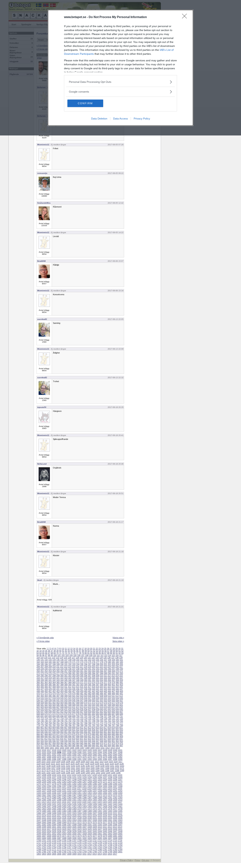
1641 (84, 831)
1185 (102, 770)
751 (105, 721)
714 (46, 718)
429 (50, 689)
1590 (84, 824)
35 (46, 651)
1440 (100, 804)
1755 (59, 847)
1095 (100, 759)
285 (89, 673)
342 (54, 680)
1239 (115, 777)
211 (57, 666)
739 (58, 721)
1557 (89, 820)
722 (77, 718)
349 (81, 680)
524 (77, 698)
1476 (110, 809)
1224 (39, 777)
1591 (89, 824)
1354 (94, 793)
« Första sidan (43, 641)
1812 (89, 854)
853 (74, 732)
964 (77, 743)
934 (46, 741)
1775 (74, 849)
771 (97, 723)
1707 (74, 840)
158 (109, 660)
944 (85, 741)
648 (46, 712)
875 (74, 734)
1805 (54, 854)
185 (42, 664)
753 (113, 721)
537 (42, 700)
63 (38, 653)
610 (70, 707)
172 (77, 662)
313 (113, 675)
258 (70, 671)
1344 (44, 793)
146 (62, 660)
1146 (87, 766)
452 (54, 691)
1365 (64, 795)
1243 (49, 779)
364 (54, 682)
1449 (59, 806)
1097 (110, 759)
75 (71, 653)
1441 (105, 804)
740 (62, 721)
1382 (64, 797)
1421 (89, 802)
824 (46, 730)
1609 (94, 827)
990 (93, 745)
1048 (120, 752)
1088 (64, 759)
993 (105, 745)
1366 (69, 795)
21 (94, 648)
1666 (39, 836)
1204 (108, 773)
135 (105, 657)
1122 (58, 764)
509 (105, 696)
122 (53, 657)
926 (101, 739)
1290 (115, 784)
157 (105, 660)
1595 (110, 824)
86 (102, 653)
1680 (110, 836)
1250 (84, 779)
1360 (39, 795)
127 (73, 657)
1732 (115, 843)
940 (70, 741)
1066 (39, 757)
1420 (84, 802)
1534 (59, 818)
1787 (49, 852)
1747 (105, 845)
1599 (44, 827)
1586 (64, 824)
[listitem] (120, 82)
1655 (69, 834)
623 (121, 707)
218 (85, 666)
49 (86, 651)
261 (81, 671)
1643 (94, 831)
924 (93, 739)
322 (62, 678)
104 (71, 655)
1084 (44, 759)
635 (81, 709)
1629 (110, 829)
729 (105, 718)
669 (42, 714)
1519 (69, 815)
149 (74, 660)
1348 (64, 793)
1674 (79, 836)
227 (121, 666)
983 (66, 745)
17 (83, 648)
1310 (44, 788)
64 (40, 653)
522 (70, 698)
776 (117, 723)
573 (97, 703)
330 (93, 678)
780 (46, 725)
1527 (110, 815)
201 (105, 664)
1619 (59, 829)
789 (81, 725)
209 (50, 666)
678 (77, 714)
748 (93, 721)
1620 (64, 829)
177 (97, 662)
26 (108, 648)
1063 (110, 755)
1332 (69, 791)
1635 (54, 831)
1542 (100, 818)
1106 (68, 761)
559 (42, 703)
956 (46, 743)
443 (105, 689)
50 (88, 651)
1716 (120, 840)
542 (62, 700)
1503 (74, 813)
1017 (49, 750)
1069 (54, 757)
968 (93, 743)
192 (70, 664)
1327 (44, 791)
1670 (59, 836)
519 (58, 698)
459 (81, 691)
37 (52, 651)
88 (108, 653)
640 (101, 709)
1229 (64, 777)
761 (58, 723)
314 (117, 675)
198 (93, 664)
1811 (84, 854)
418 (93, 687)
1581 (39, 824)
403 (121, 685)
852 (70, 732)
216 (77, 666)
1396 (49, 800)
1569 (64, 822)
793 (97, 725)
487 (105, 694)
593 (89, 705)
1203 (103, 773)
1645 (105, 831)
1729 (100, 843)
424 (117, 687)
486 (101, 694)
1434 (69, 804)
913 (50, 739)
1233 (84, 777)
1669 (54, 836)
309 (97, 675)
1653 (59, 834)
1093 (89, 759)
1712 (99, 840)
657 (81, 712)
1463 (44, 809)
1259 (44, 782)
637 (89, 709)
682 (93, 714)
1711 (94, 840)
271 (121, 671)
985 (74, 745)
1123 (63, 764)
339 (42, 680)
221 (97, 666)
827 (58, 730)
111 (98, 655)
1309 (39, 788)
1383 (69, 797)
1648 (120, 831)
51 (91, 651)
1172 (39, 770)
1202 (98, 773)
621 (113, 707)
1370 (89, 795)
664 (109, 712)
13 (71, 648)
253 (50, 671)
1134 (116, 764)
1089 (69, 759)
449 (42, 691)
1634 (49, 831)
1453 (79, 806)
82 (91, 653)
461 (89, 691)
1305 (105, 786)
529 (97, 698)
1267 (84, 782)
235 (66, 669)
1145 (83, 766)
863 (113, 732)
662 (101, 712)
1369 (84, 795)
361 (42, 682)
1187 (112, 770)
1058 (84, 755)
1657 (79, 834)
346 (70, 680)
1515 (49, 815)
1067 (44, 757)
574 (101, 703)
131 (89, 657)
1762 (94, 847)
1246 (64, 779)
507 (97, 696)
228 (38, 669)
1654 (64, 834)
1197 (73, 773)
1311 (49, 788)
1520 (74, 815)
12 (68, 648)
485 (97, 694)
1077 (94, 757)
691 (42, 716)
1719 (49, 843)
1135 (121, 764)
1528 (115, 815)
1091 (79, 759)
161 (121, 660)
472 (46, 694)
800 (38, 727)
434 (70, 689)
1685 (49, 838)
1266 (79, 782)
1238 (110, 777)
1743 (84, 845)
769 (89, 723)
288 (101, 673)
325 (74, 678)
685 (105, 714)
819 (113, 727)
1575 (94, 822)
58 (111, 651)
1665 (120, 834)
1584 (54, 824)
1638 (69, 831)
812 (85, 727)
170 (70, 662)
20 (91, 648)
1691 (79, 838)
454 (62, 691)
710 (117, 716)
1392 (115, 797)
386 (54, 685)
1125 (72, 764)
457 (74, 691)
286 (93, 673)
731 (113, 718)
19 (88, 648)
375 (97, 682)
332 (101, 678)
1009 (92, 748)
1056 (74, 755)
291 (113, 673)
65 (43, 653)
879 (89, 734)
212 (61, 666)
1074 (79, 757)
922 (85, 739)
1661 (100, 834)
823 (42, 730)
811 (81, 727)
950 (109, 741)
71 (60, 653)
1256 (115, 779)
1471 (84, 809)
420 (101, 687)
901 (89, 736)
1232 (79, 777)
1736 (49, 845)
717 (58, 718)
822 (38, 730)
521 (66, 698)
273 (42, 673)
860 (101, 732)
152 (85, 660)
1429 (44, 804)
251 (42, 671)
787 (74, 725)
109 (90, 655)
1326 (39, 791)
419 (97, 687)
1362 (49, 795)
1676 (89, 836)
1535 (64, 818)
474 (54, 694)
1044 (100, 752)
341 (50, 680)
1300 (79, 786)
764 (70, 723)
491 (121, 694)
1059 (89, 755)
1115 (111, 761)
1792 (74, 852)
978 (46, 745)
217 (81, 666)
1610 (100, 827)
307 (89, 675)
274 (46, 673)
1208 (44, 775)
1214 (74, 775)
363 (50, 682)
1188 (117, 770)
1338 (100, 791)
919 (73, 739)
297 (50, 675)
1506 (89, 813)
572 (93, 703)
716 (54, 718)
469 (121, 691)
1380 (54, 797)
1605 (74, 827)
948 (101, 741)
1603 (64, 827)
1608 (89, 827)
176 (93, 662)
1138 (48, 766)
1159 (63, 768)
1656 (74, 834)
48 (83, 651)
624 (38, 709)
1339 (105, 791)
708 (109, 716)
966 (85, 743)
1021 (69, 750)
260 (77, 671)
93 (122, 653)
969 (97, 743)
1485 (69, 811)
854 (77, 732)
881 (97, 734)
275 (50, 673)
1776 (79, 849)
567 (74, 703)
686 (109, 714)
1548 (44, 820)
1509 (105, 813)
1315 (69, 788)
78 (80, 653)
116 (117, 655)
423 (113, 687)
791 (89, 725)
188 (54, 664)
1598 (39, 827)
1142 (68, 766)
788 (77, 725)
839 (105, 730)
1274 (120, 782)
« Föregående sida (45, 637)
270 (117, 671)
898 (77, 736)
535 (121, 698)
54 (100, 651)
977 (42, 745)
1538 (79, 818)
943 (81, 741)
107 (83, 655)
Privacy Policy (142, 118)
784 (62, 725)
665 (113, 712)
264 (93, 671)
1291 (120, 784)
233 (58, 669)
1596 (115, 824)
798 (117, 725)
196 (85, 664)
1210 (54, 775)
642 (109, 709)
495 (50, 696)
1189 (122, 770)
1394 (39, 800)
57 (108, 651)
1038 (69, 752)
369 (74, 682)
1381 (59, 797)
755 (121, 721)
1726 (84, 843)
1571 (74, 822)
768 (85, 723)
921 (81, 739)
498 (62, 696)
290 (109, 673)
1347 (59, 793)
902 (93, 736)
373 (89, 682)
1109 (83, 761)
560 (46, 703)
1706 (69, 840)
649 (50, 712)
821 (121, 727)
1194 (58, 773)
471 (42, 694)
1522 (84, 815)
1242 (44, 779)
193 (74, 664)
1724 (74, 843)
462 (93, 691)
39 (57, 651)
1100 (39, 761)
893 (58, 736)
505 (89, 696)
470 (38, 694)
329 (89, 678)
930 (117, 739)
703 (89, 716)
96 (43, 655)
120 (45, 657)
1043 (94, 752)
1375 (115, 795)
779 (42, 725)
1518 (64, 815)
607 (58, 707)
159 (113, 660)
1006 (77, 748)
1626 (94, 829)
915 (57, 739)
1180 (78, 770)
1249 (79, 779)
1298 (69, 786)
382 (38, 685)
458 (77, 691)
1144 (78, 766)
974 (117, 743)
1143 (73, 766)
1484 (64, 811)
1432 (59, 804)
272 (38, 673)
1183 (92, 770)
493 (42, 696)
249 (121, 669)
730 (109, 718)
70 (57, 653)
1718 (44, 843)
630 (62, 709)
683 (97, 714)
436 (77, 689)
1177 (63, 770)
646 (38, 712)
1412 (43, 802)
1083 (39, 759)
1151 (112, 766)
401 (113, 685)
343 (58, 680)
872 (62, 734)
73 (66, 653)
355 (105, 680)
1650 (44, 834)
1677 (94, 836)
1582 (44, 824)
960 (62, 743)
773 (105, 723)
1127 (82, 764)
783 (58, 725)
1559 (100, 820)
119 (41, 657)
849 (58, 732)
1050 (44, 755)
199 (97, 664)
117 (120, 655)
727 (97, 718)
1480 (44, 811)
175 (89, 662)
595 (97, 705)
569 (81, 703)
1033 (44, 752)
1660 (94, 834)
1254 (105, 779)
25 (105, 648)
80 (86, 653)
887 (121, 734)
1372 (100, 795)
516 (46, 698)
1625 (89, 829)
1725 (79, 843)
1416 (64, 802)
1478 (120, 809)
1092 (84, 759)
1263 (64, 782)
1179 (73, 770)
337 (121, 678)
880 (93, 734)
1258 (39, 782)
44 (71, 651)
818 (109, 727)
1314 (64, 788)
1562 (115, 820)
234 (62, 669)
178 (101, 662)
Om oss (145, 860)
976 (38, 745)
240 (85, 669)
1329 (54, 791)
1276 (44, 784)
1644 (100, 831)
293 (121, 673)
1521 (79, 815)
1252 (94, 779)
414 (77, 687)
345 (66, 680)
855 (81, 732)
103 (67, 655)
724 (85, 718)
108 (86, 655)
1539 (84, 818)
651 (58, 712)
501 (74, 696)
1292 (39, 786)
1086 (54, 759)
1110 (87, 761)
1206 (118, 773)
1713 (104, 840)
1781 (105, 849)
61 (119, 651)
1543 (105, 818)
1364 (59, 795)
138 (117, 657)
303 (74, 675)
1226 (49, 777)
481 (81, 694)
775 (113, 723)
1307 (115, 786)
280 (70, 673)
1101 (43, 761)
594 (93, 705)
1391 (110, 797)
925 (97, 739)
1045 (105, 752)
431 (58, 689)
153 (89, 660)
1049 (39, 755)
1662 (105, 834)
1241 (39, 779)
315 (121, 675)
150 (77, 660)
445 (113, 689)
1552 (64, 820)
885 (113, 734)
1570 (69, 822)
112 (102, 655)
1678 (100, 836)
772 (101, 723)
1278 (54, 784)
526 (85, 698)
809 (74, 727)
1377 (39, 797)
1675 (84, 836)
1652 (54, 834)
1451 (69, 806)
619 (105, 707)
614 (85, 707)
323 (66, 678)
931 (121, 739)
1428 (39, 804)
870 (54, 734)
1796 (94, 852)
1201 (93, 773)
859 (97, 732)
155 (97, 660)
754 (117, 721)
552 (101, 700)
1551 (59, 820)
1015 (39, 750)
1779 (94, 849)
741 (66, 721)
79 (83, 653)
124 (61, 657)
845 (42, 732)
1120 (48, 764)
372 (85, 682)
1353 (89, 793)
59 (114, 651)
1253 (100, 779)
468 (117, 691)
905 (105, 736)
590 (77, 705)
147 (66, 660)
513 (121, 696)
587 (66, 705)
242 (93, 669)
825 (50, 730)
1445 (39, 806)
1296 (59, 786)
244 (101, 669)
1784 (120, 849)
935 (50, 741)
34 (43, 651)
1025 (89, 750)
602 (38, 707)
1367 (74, 795)
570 (85, 703)
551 (97, 700)
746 (85, 721)
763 (66, 723)
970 (101, 743)
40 (60, 651)
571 (89, 703)
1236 (100, 777)
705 (97, 716)
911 (42, 739)
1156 (48, 768)
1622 (74, 829)
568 (77, 703)
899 (81, 736)
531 (105, 698)
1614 (120, 827)
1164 (87, 768)
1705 (64, 840)
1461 (120, 806)
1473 (94, 809)
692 (46, 716)
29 (116, 648)
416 (85, 687)
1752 (44, 847)
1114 (106, 761)
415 (81, 687)
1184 (97, 770)
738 (54, 721)
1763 (100, 847)
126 (69, 657)
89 (111, 653)
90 (114, 653)
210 (54, 666)
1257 (120, 779)
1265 (74, 782)
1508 (100, 813)
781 (50, 725)
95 (40, 655)
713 (42, 718)
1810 (79, 854)
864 (117, 732)
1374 (110, 795)
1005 (72, 748)
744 (77, 721)
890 (46, 736)
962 (70, 743)
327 (81, 678)
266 (101, 671)
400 (109, 685)
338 (38, 680)
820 (117, 727)
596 (101, 705)
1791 (69, 852)
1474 (100, 809)
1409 (115, 800)
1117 (120, 761)
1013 (112, 748)
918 (69, 739)
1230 (69, 777)
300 (62, 675)
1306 (110, 786)
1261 (54, 782)
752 (109, 721)
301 (66, 675)
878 (85, 734)
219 (89, 666)
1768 (39, 849)
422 (109, 687)
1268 (89, 782)
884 (109, 734)
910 (38, 739)
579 (121, 703)
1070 (59, 757)
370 (77, 682)
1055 (69, 755)
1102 (48, 761)
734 (38, 721)
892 (54, 736)
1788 (54, 852)
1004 (67, 748)
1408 (110, 800)
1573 (84, 822)
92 (119, 653)
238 (77, 669)
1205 (113, 773)
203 (113, 664)
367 (66, 682)
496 (54, 696)
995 (113, 745)
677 (74, 714)
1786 (44, 852)
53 (97, 651)
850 (62, 732)
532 (109, 698)
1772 (59, 849)
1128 (87, 764)
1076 (89, 757)
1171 (122, 768)
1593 (100, 824)
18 (85, 648)
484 (93, 694)
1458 (105, 806)
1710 (89, 840)
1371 (94, 795)
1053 (59, 755)
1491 (100, 811)
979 (50, 745)
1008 (87, 748)
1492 (105, 811)
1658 (84, 834)
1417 (69, 802)
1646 (110, 831)
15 (77, 648)
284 (85, 673)
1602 (59, 827)
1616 (44, 829)
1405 (94, 800)
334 (109, 678)
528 (93, 698)
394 (85, 685)
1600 (49, 827)
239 (81, 669)
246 (109, 669)
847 (50, 732)
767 (81, 723)
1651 (49, 834)
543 (66, 700)
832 (77, 730)
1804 (49, 854)
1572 (79, 822)
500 (70, 696)
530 (101, 698)
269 (113, 671)
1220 (104, 775)
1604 (69, 827)
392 (77, 685)
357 (113, 680)
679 (81, 714)
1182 (87, 770)
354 (101, 680)
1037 (64, 752)
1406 (100, 800)
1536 (69, 818)
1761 (89, 847)
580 (38, 705)
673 (58, 714)
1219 (99, 775)
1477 (115, 809)
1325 (120, 788)
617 (97, 707)
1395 (44, 800)
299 (58, 675)
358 (117, 680)
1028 (105, 750)
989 (89, 745)
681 (89, 714)
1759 (79, 847)
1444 (120, 804)
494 (46, 696)
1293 (44, 786)
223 (105, 666)
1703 (54, 840)
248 (117, 669)
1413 (49, 802)
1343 (39, 793)
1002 (57, 748)
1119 (43, 764)
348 (77, 680)
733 (121, 718)
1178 (68, 770)
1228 (59, 777)
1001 (52, 748)
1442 (110, 804)
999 (42, 748)
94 (38, 655)
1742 (79, 845)
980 (54, 745)
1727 (89, 843)
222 (101, 666)
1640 (79, 831)
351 (89, 680)
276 (54, 673)
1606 (79, 827)
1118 (39, 764)
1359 (120, 793)
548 (85, 700)
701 (81, 716)
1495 (120, 811)
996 (117, 745)
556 (117, 700)
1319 (89, 788)
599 (113, 705)
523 (74, 698)
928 (109, 739)
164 (46, 662)
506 (93, 696)
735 (42, 721)
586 (62, 705)
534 (117, 698)
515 (42, 698)
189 (58, 664)
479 (74, 694)
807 (66, 727)
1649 (39, 834)
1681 (115, 836)
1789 (59, 852)
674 (62, 714)
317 (42, 678)
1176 (58, 770)
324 (70, 678)
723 (81, 718)
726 (93, 718)
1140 (58, 766)
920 (77, 739)
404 (38, 687)
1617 (49, 829)
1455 (89, 806)
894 (62, 736)
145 (58, 660)
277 (58, 673)
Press (137, 860)
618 (101, 707)
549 (89, 700)
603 (42, 707)
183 (121, 662)
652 (62, 712)
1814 (99, 854)
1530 (39, 818)
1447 (49, 806)
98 (49, 655)
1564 (39, 822)
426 (38, 689)
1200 (87, 773)
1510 (110, 813)
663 (105, 712)
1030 (115, 750)
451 (50, 691)
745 (81, 721)
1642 (89, 831)
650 (54, 712)
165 (50, 662)
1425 (110, 802)
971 (105, 743)
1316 (74, 788)
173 (81, 662)
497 (58, 696)
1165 (92, 768)
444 (109, 689)
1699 (120, 838)
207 (42, 666)
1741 (74, 845)
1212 (64, 775)
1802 (39, 854)
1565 (44, 822)
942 (77, 741)
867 (42, 734)
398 (101, 685)
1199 (83, 773)
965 (81, 743)
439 (89, 689)
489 (113, 694)
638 (93, 709)
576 (109, 703)
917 (65, 739)
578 (117, 703)
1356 (105, 793)
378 (109, 682)
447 (121, 689)
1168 (107, 768)
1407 (105, 800)
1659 (89, 834)
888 (38, 736)
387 (58, 685)
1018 (54, 750)
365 (58, 682)
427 (42, 689)
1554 (74, 820)
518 (54, 698)
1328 (49, 791)
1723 (69, 843)
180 (109, 662)
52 (94, 651)
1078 (100, 757)
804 (54, 727)
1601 (54, 827)
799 (121, 725)
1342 (120, 791)
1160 (68, 768)
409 (58, 687)
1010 (97, 748)
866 (38, 734)
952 (117, 741)
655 (74, 712)
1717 (39, 843)
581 (42, 705)
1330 (59, 791)
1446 (44, 806)
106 (79, 655)
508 (101, 696)
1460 (115, 806)
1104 (58, 761)
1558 (94, 820)
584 (54, 705)
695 (58, 716)
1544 (110, 818)
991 (97, 745)
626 (46, 709)
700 (77, 716)
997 (121, 745)
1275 (39, 784)
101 (59, 655)
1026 (94, 750)
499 (66, 696)
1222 (115, 775)
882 (101, 734)
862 (109, 732)
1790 (64, 852)
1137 (43, 766)
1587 (69, 824)
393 (81, 685)
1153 (122, 766)
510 (109, 696)
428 (46, 689)
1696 (105, 838)
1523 (89, 815)
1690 (74, 838)
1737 (54, 845)
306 (85, 675)
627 (50, 709)
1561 (110, 820)
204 (117, 664)
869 (50, 734)
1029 (110, 750)
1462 (39, 809)
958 (54, 743)
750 (101, 721)
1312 (54, 788)
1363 (54, 795)
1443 (115, 804)
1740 (69, 845)
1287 (100, 784)
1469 (74, 809)
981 (58, 745)
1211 (59, 775)
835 (89, 730)
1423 (99, 802)
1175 (53, 770)
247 (113, 669)
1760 (84, 847)
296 (46, 675)
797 (113, 725)
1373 (105, 795)
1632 (39, 831)
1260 (49, 782)
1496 (39, 813)
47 (80, 651)
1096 (105, 759)
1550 (54, 820)
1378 (44, 797)
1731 (110, 843)
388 (62, 685)
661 (97, 712)
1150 (107, 766)
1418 (74, 802)
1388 (94, 797)
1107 (73, 761)
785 (66, 725)
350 (85, 680)
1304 (100, 786)
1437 (84, 804)
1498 (49, 813)
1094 (94, 759)
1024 (84, 750)
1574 (89, 822)
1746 (100, 845)
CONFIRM (85, 103)
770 (93, 723)
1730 (105, 843)
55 (102, 651)
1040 (79, 752)
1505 (84, 813)
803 (50, 727)
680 (85, 714)
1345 (49, 793)
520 (62, 698)
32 (38, 651)
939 (66, 741)
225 (113, 666)
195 (81, 664)
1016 (44, 750)
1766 (115, 847)
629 (58, 709)
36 (49, 651)
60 (117, 651)
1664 (115, 834)
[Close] (185, 17)
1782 (110, 849)
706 (101, 716)
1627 (100, 829)
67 (49, 653)
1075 (84, 757)
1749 (115, 845)
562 (54, 703)
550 (93, 700)
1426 (115, 802)
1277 (49, 784)
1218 (94, 775)
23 (99, 648)
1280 (64, 784)
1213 (69, 775)
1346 (54, 793)
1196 (68, 773)
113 (105, 655)
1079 (105, 757)
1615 (39, 829)
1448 (54, 806)
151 (81, 660)
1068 (49, 757)
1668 (49, 836)
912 (46, 739)
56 (105, 651)
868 (46, 734)
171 (74, 662)
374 (93, 682)
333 (105, 678)
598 (109, 705)
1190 (39, 773)
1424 (104, 802)
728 (101, 718)
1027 (100, 750)
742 (70, 721)
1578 (110, 822)
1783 (115, 849)
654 (70, 712)
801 (42, 727)
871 (58, 734)
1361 (44, 795)
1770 (49, 849)
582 (46, 705)
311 (105, 675)
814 (93, 727)
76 (74, 653)
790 (85, 725)
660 (93, 712)
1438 (89, 804)
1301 (84, 786)
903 (97, 736)
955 (42, 743)
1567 (54, 822)
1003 (62, 748)
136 (109, 657)
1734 (39, 845)
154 (93, 660)
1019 (59, 750)
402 (117, 685)
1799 (110, 852)
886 (117, 734)
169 (66, 662)
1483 (59, 811)
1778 (89, 849)
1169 (112, 768)
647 (42, 712)
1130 (97, 764)
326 (77, 678)
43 (69, 651)
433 (66, 689)
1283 (79, 784)
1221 (110, 775)
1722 (64, 843)
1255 (110, 779)
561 (50, 703)
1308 (120, 786)
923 (89, 739)
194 (77, 664)
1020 (64, 750)
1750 (120, 845)
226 (117, 666)
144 (54, 660)
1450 (64, 806)
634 (77, 709)
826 (54, 730)
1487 (79, 811)
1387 (89, 797)
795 (105, 725)
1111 (92, 761)
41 (63, 651)
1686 (54, 838)
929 (113, 739)
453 (58, 691)
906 (109, 736)
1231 (74, 777)
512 (117, 696)
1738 (59, 845)
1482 (54, 811)
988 (85, 745)
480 (77, 694)
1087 (59, 759)
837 (97, 730)
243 (97, 669)
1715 (115, 840)
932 (38, 741)
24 (102, 648)
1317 (79, 788)
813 (89, 727)
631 (66, 709)
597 (105, 705)
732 (117, 718)
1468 (69, 809)
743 (74, 721)
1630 (115, 829)
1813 (94, 854)
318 (46, 678)
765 (74, 723)
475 (58, 694)
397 (97, 685)
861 (105, 732)
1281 (69, 784)
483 (89, 694)
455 (66, 691)
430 (54, 689)
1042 (89, 752)
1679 (105, 836)
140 (38, 660)
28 (114, 648)
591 (81, 705)
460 (85, 691)
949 (105, 741)
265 (97, 671)
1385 (79, 797)
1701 (44, 840)
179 (105, 662)
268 (109, 671)
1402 (79, 800)
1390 (105, 797)
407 (50, 687)
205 (121, 664)
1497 (44, 813)
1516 (54, 815)
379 (113, 682)
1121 (53, 764)
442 (101, 689)
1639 (74, 831)
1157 (53, 768)
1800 (115, 852)
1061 (100, 755)
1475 (105, 809)
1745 (94, 845)
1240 (120, 777)
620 (109, 707)
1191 (43, 773)
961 (66, 743)
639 (97, 709)
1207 (39, 775)
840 (109, 730)
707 (105, 716)
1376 (120, 795)
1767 (120, 847)
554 (109, 700)
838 (101, 730)
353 (97, 680)
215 (73, 666)
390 (70, 685)
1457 (100, 806)
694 (54, 716)
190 (62, 664)
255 (58, 671)
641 (105, 709)
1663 (110, 834)
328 (85, 678)
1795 (89, 852)
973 (113, 743)
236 (70, 669)
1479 (39, 811)
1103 (53, 761)
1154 (39, 768)
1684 (44, 838)
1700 (39, 840)
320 (54, 678)
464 (101, 691)
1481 (49, 811)
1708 (79, 840)
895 (66, 736)
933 (42, 741)
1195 (63, 773)
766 (77, 723)
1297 (64, 786)
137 (113, 657)
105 (75, 655)
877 (81, 734)
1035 (54, 752)
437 (81, 689)
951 (113, 741)
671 (50, 714)
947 (97, 741)
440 (93, 689)
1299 (74, 786)
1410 (120, 800)
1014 (117, 748)
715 (50, 718)
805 (58, 727)
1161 (73, 768)
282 (77, 673)
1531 (44, 818)
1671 (64, 836)
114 (109, 655)
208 (46, 666)
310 (101, 675)
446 (117, 689)
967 (89, 743)
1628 (105, 829)
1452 (74, 806)
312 (109, 675)
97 (46, 655)
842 (117, 730)
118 (38, 657)
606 (54, 707)
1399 (64, 800)
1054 (64, 755)
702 (85, 716)
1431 (54, 804)
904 (101, 736)
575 (105, 703)
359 (121, 680)
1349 (69, 793)
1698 (115, 838)
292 (117, 673)
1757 (69, 847)
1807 (64, 854)
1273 (115, 782)
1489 (89, 811)
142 (46, 660)
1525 (100, 815)
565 (66, 703)
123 (57, 657)
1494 (115, 811)
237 (74, 669)
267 (105, 671)
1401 (74, 800)
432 (62, 689)
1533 (54, 818)
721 (74, 718)
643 (113, 709)
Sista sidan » (118, 641)
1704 (59, 840)
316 (38, 678)
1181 (83, 770)
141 (42, 660)
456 (70, 691)
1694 (94, 838)
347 (74, 680)
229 (42, 669)
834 (85, 730)
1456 (94, 806)
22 (97, 648)
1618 (54, 829)
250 (38, 671)
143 (50, 660)
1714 (110, 840)
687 (113, 714)
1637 (64, 831)
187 (50, 664)
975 (121, 743)
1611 (105, 827)
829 (66, 730)
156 (101, 660)
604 (46, 707)
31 (122, 648)
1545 (115, 818)
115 (113, 655)
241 (89, 669)
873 (66, 734)
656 (77, 712)
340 (46, 680)
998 (38, 748)
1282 (74, 784)
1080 (110, 757)
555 (113, 700)
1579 (115, 822)
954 (38, 743)
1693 (89, 838)
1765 (110, 847)
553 (105, 700)
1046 (110, 752)
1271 (105, 782)
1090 (74, 759)
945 (89, 741)
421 (105, 687)
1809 (74, 854)
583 (50, 705)
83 (94, 653)
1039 (74, 752)
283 (81, 673)
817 (105, 727)
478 (70, 694)
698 (70, 716)
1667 (44, 836)
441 (97, 689)
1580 (120, 822)
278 (62, 673)
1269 (94, 782)
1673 (74, 836)
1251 (89, 779)
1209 (49, 775)
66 (46, 653)
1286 (94, 784)
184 (38, 664)
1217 (89, 775)
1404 (89, 800)
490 (117, 694)
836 (93, 730)
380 (117, 682)
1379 (49, 797)
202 (109, 664)
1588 (74, 824)
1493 (110, 811)
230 (46, 669)
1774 (69, 849)
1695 (100, 838)
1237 (105, 777)
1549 (49, 820)
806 (62, 727)
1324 (115, 788)
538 (46, 700)
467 (113, 691)
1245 (59, 779)
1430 (49, 804)
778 (38, 725)
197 (89, 664)
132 (93, 657)
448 (38, 691)
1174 (48, 770)
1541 (94, 818)
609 (66, 707)
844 (38, 732)
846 (46, 732)
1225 (44, 777)
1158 (58, 768)
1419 (79, 802)
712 (38, 718)
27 (111, 648)
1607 (84, 827)
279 (66, 673)
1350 (74, 793)
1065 (120, 755)
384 (46, 685)
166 (54, 662)
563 (58, 703)
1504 (79, 813)
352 (93, 680)
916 (61, 739)
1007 (82, 748)
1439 (94, 804)
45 (74, 651)
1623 (79, 829)
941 (74, 741)
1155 (43, 768)
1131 (102, 764)
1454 (84, 806)
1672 (69, 836)
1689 (69, 838)
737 (50, 721)
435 (74, 689)
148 (70, 660)
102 (63, 655)
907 (113, 736)
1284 (84, 784)
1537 (74, 818)
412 (69, 687)
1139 (53, 766)
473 (50, 694)
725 (89, 718)
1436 (79, 804)
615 (89, 707)
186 (46, 664)
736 (46, 721)
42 (66, 651)
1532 (49, 818)
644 (117, 709)
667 (121, 712)
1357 (110, 793)
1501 (64, 813)
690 (38, 716)
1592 (94, 824)
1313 (59, 788)
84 (97, 653)
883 (105, 734)
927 (105, 739)
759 (50, 723)
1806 (59, 854)
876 (77, 734)
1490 (94, 811)
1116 (116, 761)
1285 (89, 784)
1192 (48, 773)
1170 (117, 768)
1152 (117, 766)
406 (46, 687)
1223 (120, 775)
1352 (84, 793)
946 (93, 741)
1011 (102, 748)
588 (70, 705)
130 (85, 657)
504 (85, 696)
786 (70, 725)
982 (62, 745)
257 (66, 671)
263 (89, 671)
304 (77, 675)
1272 (110, 782)
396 (93, 685)
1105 (63, 761)
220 (93, 666)
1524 (94, 815)
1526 (105, 815)
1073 (74, 757)
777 (121, 723)
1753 (49, 847)
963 (74, 743)
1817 (115, 854)
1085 (49, 759)
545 (74, 700)
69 (54, 653)
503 (81, 696)
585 (58, 705)
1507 (94, 813)
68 (52, 653)
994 (109, 745)
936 (54, 741)
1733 (120, 843)
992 (101, 745)
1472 (89, 809)
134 (101, 657)
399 (105, 685)
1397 (54, 800)
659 (89, 712)
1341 (115, 791)
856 (85, 732)
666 (117, 712)
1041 (84, 752)
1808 (69, 854)
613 (81, 707)
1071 (64, 757)
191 (66, 664)
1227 (54, 777)
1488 (84, 811)
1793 (79, 852)
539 (50, 700)
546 (77, 700)
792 (93, 725)
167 (58, 662)
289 (105, 673)
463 (97, 691)
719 (66, 718)
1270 (100, 782)
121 (49, 657)
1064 (115, 755)
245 (105, 669)
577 (113, 703)
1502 (69, 813)
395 (89, 685)
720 (70, 718)
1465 (54, 809)
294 (38, 675)
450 (46, 691)
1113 (101, 761)
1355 (100, 793)
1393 (120, 797)
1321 (99, 788)
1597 (120, 824)
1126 (77, 764)
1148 (97, 766)
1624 (84, 829)
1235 (94, 777)
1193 (53, 773)
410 (62, 687)
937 (58, 741)
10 (63, 648)
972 (109, 743)
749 (97, 721)
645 (121, 709)
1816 (110, 854)
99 (52, 655)
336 (117, 678)
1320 (94, 788)
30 (119, 648)
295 (42, 675)
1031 (120, 750)
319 (50, 678)
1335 (84, 791)
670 (46, 714)
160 (117, 660)
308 (93, 675)
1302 (89, 786)
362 (46, 682)
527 (89, 698)
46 (77, 651)
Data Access (120, 118)
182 (117, 662)
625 (42, 709)
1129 (92, 764)
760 (54, 723)
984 (70, 745)
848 (54, 732)
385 (50, 685)
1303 (94, 786)
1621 (69, 829)
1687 (59, 838)
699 (74, 716)
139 (121, 657)
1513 (39, 815)
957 (50, 743)
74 (69, 653)
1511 (115, 813)
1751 (39, 847)
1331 (64, 791)
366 (62, 682)
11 (66, 648)
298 (54, 675)
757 (42, 723)
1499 (54, 813)
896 (70, 736)
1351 (79, 793)
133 (97, 657)
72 (63, 653)
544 (70, 700)
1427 (120, 802)
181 (113, 662)
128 (77, 657)
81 (88, 653)
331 (97, 678)
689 (121, 714)
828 (62, 730)
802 (46, 727)
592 (85, 705)
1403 (84, 800)
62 (122, 651)
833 (81, 730)
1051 (49, 755)
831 (74, 730)
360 (38, 682)
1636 (59, 831)
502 (77, 696)
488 (109, 694)
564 (62, 703)
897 (74, 736)
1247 (69, 779)
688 (117, 714)
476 (62, 694)
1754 (54, 847)
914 (54, 739)
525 (81, 698)
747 (89, 721)
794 (101, 725)
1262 (59, 782)
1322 (104, 788)
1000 (46, 748)
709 (113, 716)
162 (38, 662)
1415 (59, 802)
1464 (49, 809)
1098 (115, 759)
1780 (100, 849)
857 (89, 732)
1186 (107, 770)
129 (81, 657)
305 (81, 675)
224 (109, 666)
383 (42, 685)
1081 (115, 757)
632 (70, 709)
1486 (74, 811)
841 (113, 730)
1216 (84, 775)
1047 (115, 752)
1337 (94, 791)
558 (38, 703)
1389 (100, 797)
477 (66, 694)
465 (105, 691)
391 (74, 685)
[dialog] (120, 68)
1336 (89, 791)
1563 (120, 820)
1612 (110, 827)
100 (55, 655)
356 (109, 680)
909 (121, 736)
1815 (104, 854)
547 (81, 700)
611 (73, 707)
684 (101, 714)
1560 (105, 820)
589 (74, 705)
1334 (79, 791)
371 (81, 682)
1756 (64, 847)
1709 (84, 840)
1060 (94, 755)
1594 (105, 824)
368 (70, 682)
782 (54, 725)
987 (81, 745)
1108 (78, 761)
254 (54, 671)
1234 (89, 777)
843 (121, 730)
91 (117, 653)
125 (65, 657)
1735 (44, 845)
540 (54, 700)
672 (54, 714)
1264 (69, 782)
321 (58, 678)
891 (50, 736)
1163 (83, 768)
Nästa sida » (118, 637)
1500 (59, 813)
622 (117, 707)
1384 (74, 797)
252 (46, 671)
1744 (89, 845)
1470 (79, 809)
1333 (74, 791)
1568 (59, 822)
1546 (120, 818)
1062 (105, 755)
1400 (69, 800)
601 (121, 705)
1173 (43, 770)
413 (73, 687)
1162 (78, 768)
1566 (49, 822)
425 (121, 687)
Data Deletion (99, 118)
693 (50, 716)
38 (54, 651)
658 (85, 712)
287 (97, 673)
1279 (59, 784)
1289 (110, 784)
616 (93, 707)
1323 (110, 788)
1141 (63, 766)
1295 (54, 786)
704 (93, 716)
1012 (107, 748)
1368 (79, 795)
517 (50, 698)
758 (46, 723)
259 (74, 671)
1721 (59, 843)
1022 (74, 750)
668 (38, 714)
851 (66, 732)
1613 (115, 827)
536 (38, 700)
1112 (97, 761)
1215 (79, 775)
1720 (54, 843)
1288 (105, 784)
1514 (44, 815)
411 (65, 687)
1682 (120, 836)
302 (70, 675)
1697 (110, 838)
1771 (54, 849)
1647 (115, 831)
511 (113, 696)
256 (62, 671)
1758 (74, 847)
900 (85, 736)
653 (66, 712)
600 (117, 705)
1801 (120, 852)
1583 (49, 824)
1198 (78, 773)
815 (97, 727)
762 (62, 723)
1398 (59, 800)
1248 (74, 779)
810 (77, 727)
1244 (54, 779)
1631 (120, 829)
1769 (44, 849)
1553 (69, 820)
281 (74, 673)
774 (109, 723)
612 (77, 707)
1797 (100, 852)
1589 (79, 824)
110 (94, 655)
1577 (105, 822)
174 (85, 662)
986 (77, 745)
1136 (39, 766)
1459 (110, 806)
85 (100, 653)
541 (58, 700)
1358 (115, 793)
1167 (102, 768)
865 (121, 732)
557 (121, 700)
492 (38, 696)
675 (66, 714)
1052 (54, 755)
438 (85, 689)
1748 (110, 845)
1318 (84, 788)
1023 (79, 750)
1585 (59, 824)
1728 (94, 843)
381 (121, 682)
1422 (94, 802)
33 (40, 651)
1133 (112, 764)
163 (42, 662)
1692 (84, 838)
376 (101, 682)
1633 (44, 831)
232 (54, 669)
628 (54, 709)
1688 (64, 838)
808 (70, 727)
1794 (84, 852)
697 (66, 716)
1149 (102, 766)
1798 (105, 852)
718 (62, 718)
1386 (84, 797)
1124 (68, 764)
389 (66, 685)
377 (105, 682)
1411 (39, 802)
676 (70, 714)
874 (70, 734)
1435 (74, 804)
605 (50, 707)
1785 (39, 852)
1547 (39, 820)
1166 (97, 768)
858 (93, 732)
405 (42, 687)
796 (109, 725)
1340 (110, 791)
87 (105, 653)
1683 (39, 838)
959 (58, 743)
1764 (105, 847)
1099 (120, 759)
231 (50, 669)
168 (62, 662)
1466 (59, 809)
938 (62, 741)
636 (85, 709)
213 (65, 666)
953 (121, 741)
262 (85, 671)
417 (89, 687)
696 (62, 716)
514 (38, 698)
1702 (49, 840)
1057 (79, 755)
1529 (120, 815)
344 (62, 680)
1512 (120, 813)
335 (113, 678)
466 (109, 691)
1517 (59, 815)
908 (117, 736)
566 (70, 703)
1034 (49, 752)
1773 (64, 849)
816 (101, 727)
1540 (89, 818)
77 (77, 653)
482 (85, 694)
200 (101, 664)
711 (121, 716)
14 (74, 648)
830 (70, 730)
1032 (39, 752)
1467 (64, 809)
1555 (79, 820)
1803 (44, 854)
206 (38, 666)
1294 (49, 786)
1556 (84, 820)
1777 (84, 849)
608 (62, 707)
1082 (120, 757)
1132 (107, 764)
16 (80, 648)
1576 (100, 822)
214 (69, 666)
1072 (69, 757)
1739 (64, 845)
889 (42, 736)
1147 (92, 766)
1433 (64, 804)
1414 (54, 802)
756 (38, 723)
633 (74, 709)
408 (54, 687)
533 (113, 698)
